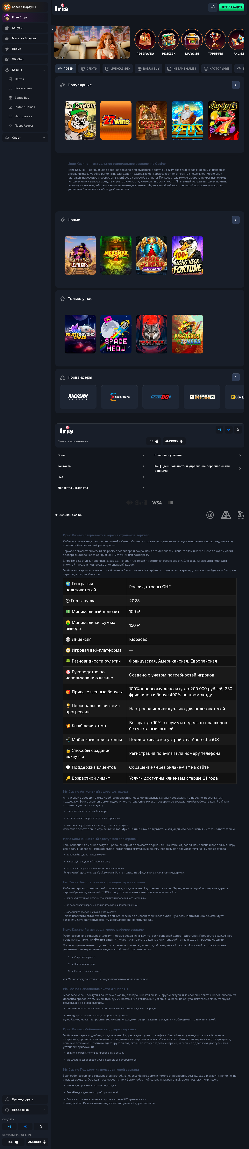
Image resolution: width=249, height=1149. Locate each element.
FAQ (60, 477)
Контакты (64, 466)
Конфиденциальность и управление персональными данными (192, 468)
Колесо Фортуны (24, 7)
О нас (62, 455)
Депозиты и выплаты (73, 487)
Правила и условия (168, 455)
